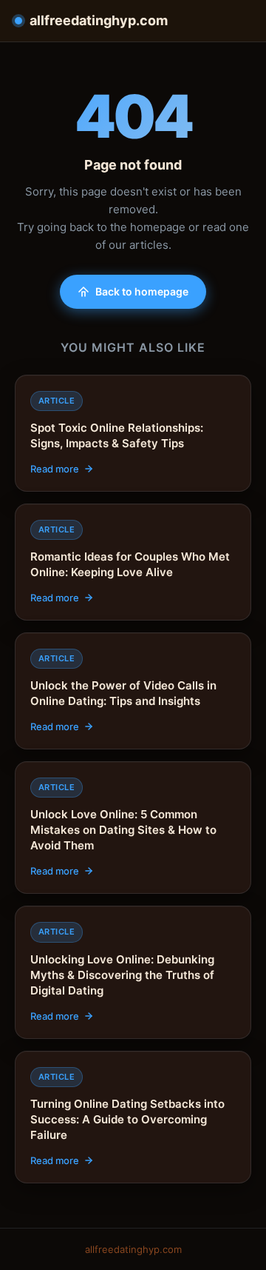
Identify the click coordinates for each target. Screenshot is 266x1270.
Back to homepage (141, 291)
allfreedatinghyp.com (99, 20)
